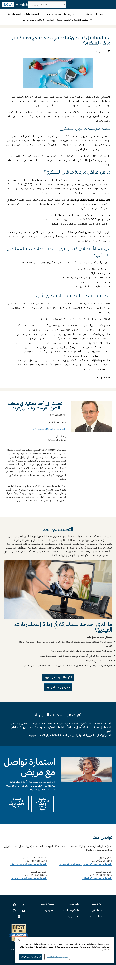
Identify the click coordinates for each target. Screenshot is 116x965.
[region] (64, 950)
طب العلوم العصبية (70, 916)
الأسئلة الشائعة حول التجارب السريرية (48, 735)
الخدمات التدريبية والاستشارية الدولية (73, 19)
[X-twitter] (23, 905)
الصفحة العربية (14, 14)
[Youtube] (23, 911)
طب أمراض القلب (71, 910)
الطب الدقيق (97, 910)
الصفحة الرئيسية (47, 904)
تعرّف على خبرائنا (54, 14)
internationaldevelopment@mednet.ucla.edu (85, 864)
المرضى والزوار (70, 14)
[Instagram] (14, 911)
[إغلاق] (19, 940)
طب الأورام (74, 904)
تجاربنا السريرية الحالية (90, 735)
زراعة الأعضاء (97, 904)
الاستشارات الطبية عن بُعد (33, 19)
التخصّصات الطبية (31, 14)
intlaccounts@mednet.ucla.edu (29, 878)
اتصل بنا (50, 19)
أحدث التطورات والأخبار (93, 14)
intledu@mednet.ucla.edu (97, 878)
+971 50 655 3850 (55, 440)
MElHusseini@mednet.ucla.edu (49, 429)
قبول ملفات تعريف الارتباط (31, 957)
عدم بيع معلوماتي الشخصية (57, 957)
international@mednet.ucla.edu (28, 864)
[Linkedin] (19, 916)
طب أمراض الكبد (95, 916)
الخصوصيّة (49, 910)
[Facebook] (14, 905)
